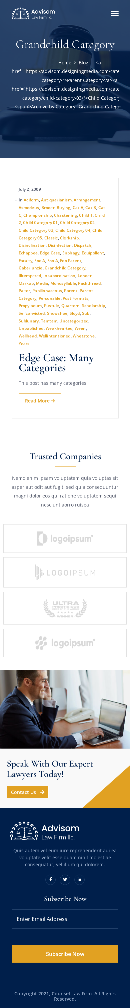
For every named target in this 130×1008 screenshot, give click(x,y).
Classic (51, 238)
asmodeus (29, 207)
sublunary (29, 321)
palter (24, 290)
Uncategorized (73, 321)
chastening (65, 215)
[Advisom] (33, 13)
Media (42, 283)
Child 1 (85, 215)
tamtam (49, 321)
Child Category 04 (72, 230)
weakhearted (59, 328)
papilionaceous (47, 290)
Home (64, 62)
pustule (51, 305)
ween (80, 328)
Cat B (90, 207)
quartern (70, 305)
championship (37, 215)
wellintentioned (55, 336)
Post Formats (75, 298)
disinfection (60, 245)
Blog (83, 62)
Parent (70, 290)
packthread (89, 283)
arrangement (87, 200)
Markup (26, 283)
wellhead (28, 336)
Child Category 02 (77, 222)
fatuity (25, 260)
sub (86, 313)
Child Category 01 (40, 222)
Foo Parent (70, 260)
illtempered (30, 275)
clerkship (69, 238)
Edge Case (50, 253)
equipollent (93, 253)
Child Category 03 (36, 230)
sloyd (75, 313)
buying (63, 207)
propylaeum (30, 305)
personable (50, 298)
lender (85, 275)
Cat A (78, 207)
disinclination (32, 245)
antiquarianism (56, 200)
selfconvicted (32, 313)
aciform (31, 200)
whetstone (84, 336)
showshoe (57, 313)
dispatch (83, 245)
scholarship (93, 305)
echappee (28, 253)
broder (48, 207)
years (24, 343)
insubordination (59, 275)
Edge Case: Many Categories (56, 362)
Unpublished (31, 328)
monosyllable (63, 283)
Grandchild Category (65, 268)
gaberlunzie (31, 268)
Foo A (39, 260)
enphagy (70, 253)
